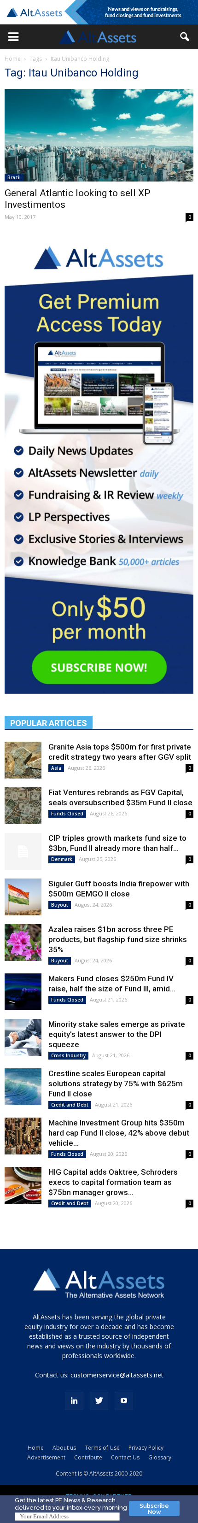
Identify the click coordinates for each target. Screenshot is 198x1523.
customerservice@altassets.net (116, 1375)
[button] (13, 36)
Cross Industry (68, 1055)
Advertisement (46, 1457)
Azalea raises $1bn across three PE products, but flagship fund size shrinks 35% (117, 939)
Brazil (14, 177)
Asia (56, 768)
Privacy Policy (145, 1448)
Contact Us (125, 1457)
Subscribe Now (154, 1508)
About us (64, 1448)
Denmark (61, 859)
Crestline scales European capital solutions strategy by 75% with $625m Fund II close (115, 1083)
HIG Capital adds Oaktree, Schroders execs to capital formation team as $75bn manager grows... (113, 1182)
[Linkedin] (74, 1401)
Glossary (159, 1457)
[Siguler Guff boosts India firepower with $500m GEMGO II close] (23, 897)
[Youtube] (124, 1401)
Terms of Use (102, 1448)
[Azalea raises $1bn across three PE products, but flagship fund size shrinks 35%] (23, 942)
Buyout (59, 905)
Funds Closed (67, 813)
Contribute (88, 1457)
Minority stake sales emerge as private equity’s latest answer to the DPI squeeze (116, 1034)
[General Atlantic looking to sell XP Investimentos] (99, 135)
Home (13, 59)
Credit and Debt (69, 1104)
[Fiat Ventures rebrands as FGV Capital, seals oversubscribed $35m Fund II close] (23, 805)
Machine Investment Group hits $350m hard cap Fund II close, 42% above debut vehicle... (118, 1133)
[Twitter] (99, 1401)
